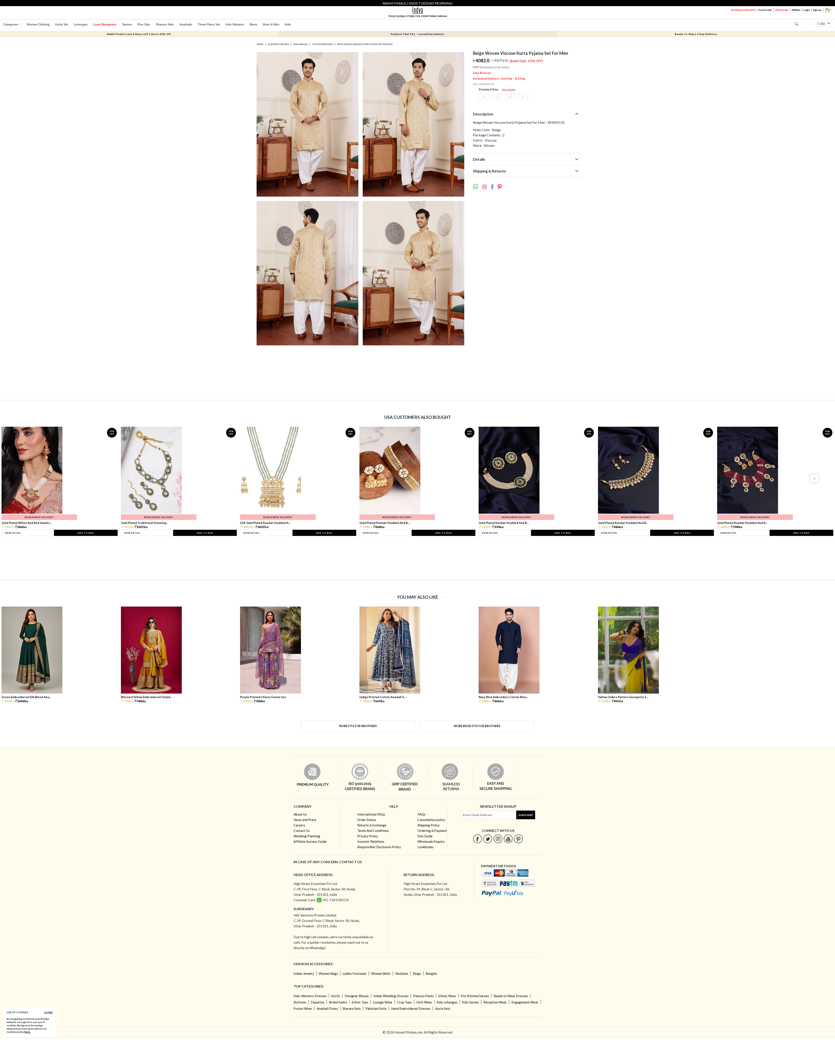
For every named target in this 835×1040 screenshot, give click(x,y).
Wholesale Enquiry (431, 841)
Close (48, 1012)
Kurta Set (61, 24)
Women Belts (381, 973)
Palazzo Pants (423, 996)
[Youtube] (508, 838)
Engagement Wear (524, 1002)
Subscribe (525, 815)
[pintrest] (518, 838)
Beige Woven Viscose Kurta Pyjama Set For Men (364, 44)
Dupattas (317, 1002)
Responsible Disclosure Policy (379, 847)
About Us (300, 814)
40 (496, 96)
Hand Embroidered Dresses (411, 1008)
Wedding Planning (307, 836)
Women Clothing (38, 24)
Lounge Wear (382, 1002)
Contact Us (302, 831)
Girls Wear (424, 1002)
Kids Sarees (470, 1002)
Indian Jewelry (304, 973)
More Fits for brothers (358, 726)
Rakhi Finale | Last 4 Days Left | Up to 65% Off (139, 34)
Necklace (401, 973)
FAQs (422, 814)
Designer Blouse (357, 996)
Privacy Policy (367, 836)
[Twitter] (487, 838)
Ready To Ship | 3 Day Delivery (696, 34)
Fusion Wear (303, 1008)
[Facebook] (477, 838)
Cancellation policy (431, 820)
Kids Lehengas (447, 1002)
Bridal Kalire (338, 1002)
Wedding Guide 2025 (743, 9)
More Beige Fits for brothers (477, 726)
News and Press (305, 820)
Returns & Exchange (371, 825)
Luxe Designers (104, 24)
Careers (299, 825)
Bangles (431, 973)
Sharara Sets (165, 24)
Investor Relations (370, 841)
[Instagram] (498, 838)
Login (806, 9)
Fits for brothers (322, 44)
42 (509, 96)
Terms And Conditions (373, 831)
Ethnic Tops (360, 1002)
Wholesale (781, 10)
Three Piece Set (209, 24)
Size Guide (508, 89)
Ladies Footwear (354, 973)
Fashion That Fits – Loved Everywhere (417, 34)
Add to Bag (85, 533)
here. (27, 1031)
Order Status (366, 820)
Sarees (127, 24)
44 (522, 96)
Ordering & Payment (432, 831)
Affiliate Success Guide (310, 841)
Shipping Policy (429, 825)
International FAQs (371, 814)
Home (260, 44)
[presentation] (21, 478)
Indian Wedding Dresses (391, 996)
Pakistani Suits (376, 1008)
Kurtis (335, 996)
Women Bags (328, 973)
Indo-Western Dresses (310, 996)
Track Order (765, 9)
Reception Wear (495, 1002)
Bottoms (300, 1002)
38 (483, 96)
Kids (288, 24)
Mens (253, 24)
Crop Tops (404, 1002)
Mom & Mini (271, 24)
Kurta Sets (442, 1008)
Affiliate (796, 9)
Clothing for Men (278, 44)
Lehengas (80, 24)
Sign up (817, 9)
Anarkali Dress (327, 1008)
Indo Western (234, 24)
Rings (417, 973)
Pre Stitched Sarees (475, 996)
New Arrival (300, 44)
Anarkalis (185, 24)
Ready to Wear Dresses (511, 996)
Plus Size (143, 24)
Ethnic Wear (447, 996)
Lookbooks (425, 847)
